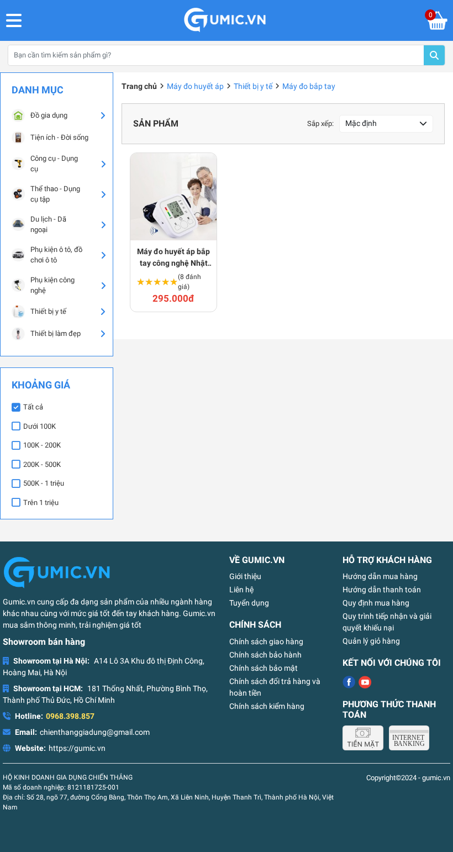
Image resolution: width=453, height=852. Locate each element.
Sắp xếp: (320, 123)
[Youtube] (365, 682)
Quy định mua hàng (376, 602)
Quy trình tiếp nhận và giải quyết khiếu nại (387, 622)
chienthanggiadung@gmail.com (95, 732)
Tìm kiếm (434, 55)
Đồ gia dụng (48, 115)
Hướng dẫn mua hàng (380, 576)
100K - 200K (42, 445)
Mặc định (361, 123)
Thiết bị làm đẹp (55, 333)
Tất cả (33, 407)
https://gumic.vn (77, 748)
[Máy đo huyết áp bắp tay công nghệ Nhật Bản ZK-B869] (173, 196)
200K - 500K (42, 464)
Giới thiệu (245, 576)
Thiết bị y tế (48, 311)
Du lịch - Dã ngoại (48, 224)
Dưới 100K (39, 426)
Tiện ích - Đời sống (59, 137)
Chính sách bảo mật (263, 668)
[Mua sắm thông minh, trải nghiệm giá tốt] (225, 20)
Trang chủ (139, 86)
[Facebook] (349, 682)
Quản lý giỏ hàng (371, 641)
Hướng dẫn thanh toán (382, 589)
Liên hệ (241, 589)
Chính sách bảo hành (265, 654)
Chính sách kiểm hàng (266, 706)
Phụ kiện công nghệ (52, 285)
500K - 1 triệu (43, 483)
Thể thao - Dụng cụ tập (55, 194)
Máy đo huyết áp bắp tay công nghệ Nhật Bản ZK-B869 (173, 258)
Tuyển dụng (249, 602)
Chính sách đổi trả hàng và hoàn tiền (274, 687)
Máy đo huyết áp (195, 86)
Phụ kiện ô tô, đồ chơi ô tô (56, 255)
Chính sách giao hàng (266, 641)
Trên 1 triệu (41, 502)
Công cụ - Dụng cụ (54, 163)
